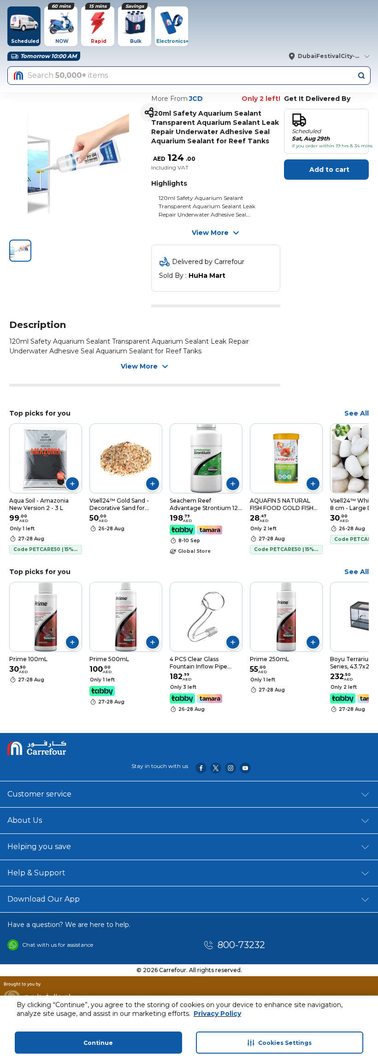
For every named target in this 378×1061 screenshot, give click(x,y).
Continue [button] (98, 1042)
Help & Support (36, 872)
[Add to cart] (72, 483)
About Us (24, 820)
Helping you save (39, 846)
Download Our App (43, 899)
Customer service (39, 794)
